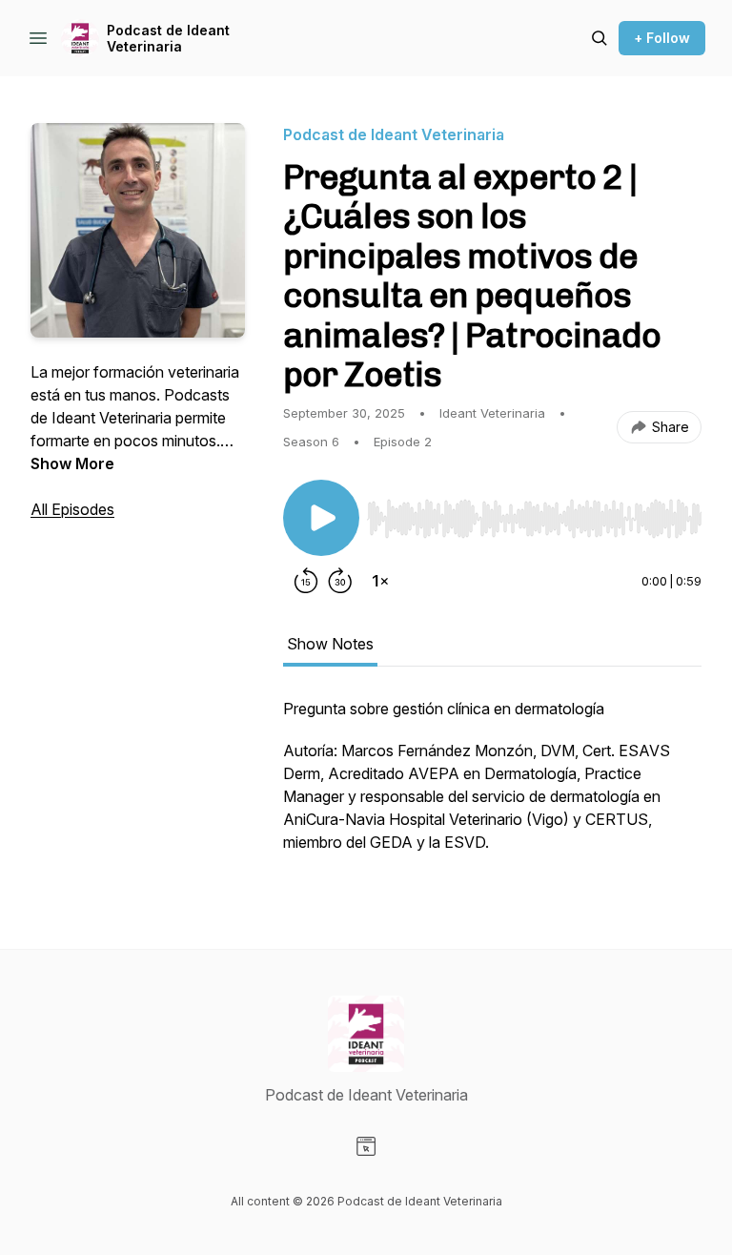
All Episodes (72, 509)
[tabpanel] (492, 785)
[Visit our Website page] (366, 1146)
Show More (72, 463)
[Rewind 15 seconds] (306, 580)
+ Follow (662, 38)
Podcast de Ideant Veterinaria (168, 38)
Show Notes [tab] (330, 643)
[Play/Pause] (321, 518)
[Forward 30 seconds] (340, 580)
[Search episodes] (599, 38)
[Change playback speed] (380, 580)
